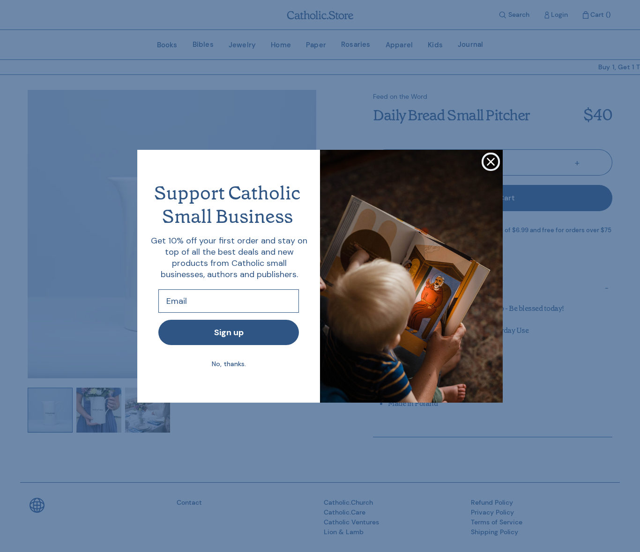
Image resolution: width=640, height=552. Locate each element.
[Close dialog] (491, 162)
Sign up (229, 332)
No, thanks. (229, 364)
